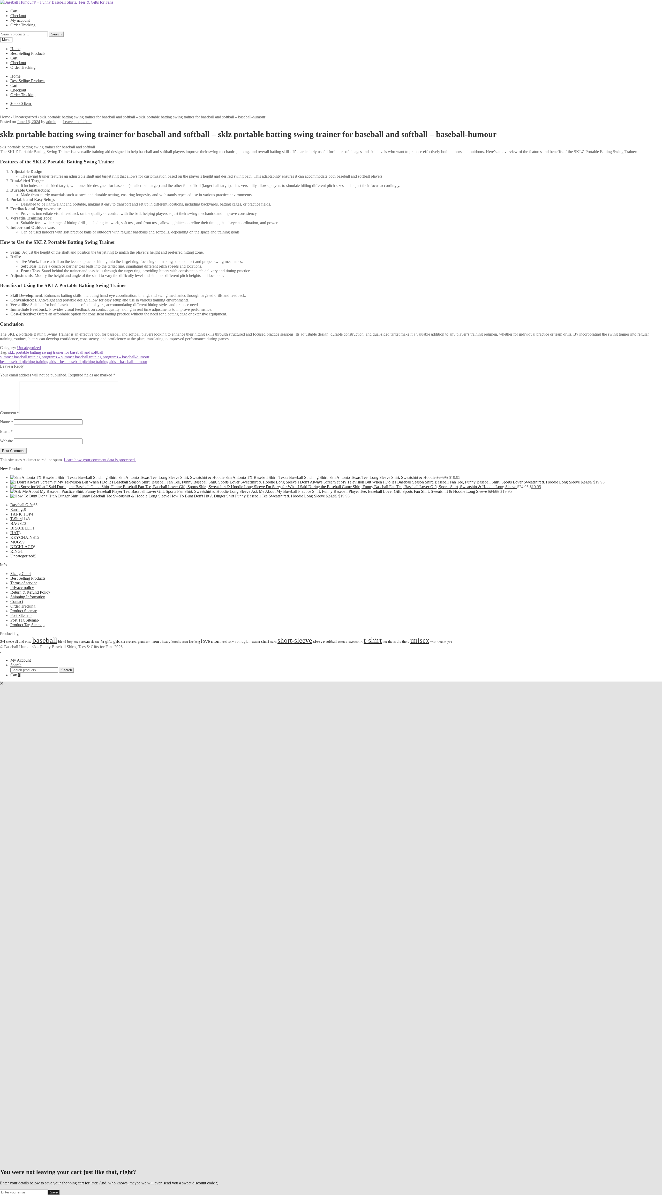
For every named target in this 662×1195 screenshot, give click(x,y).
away (28, 641)
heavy (166, 642)
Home (15, 49)
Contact (16, 601)
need (224, 642)
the (399, 641)
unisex (419, 640)
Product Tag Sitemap (27, 625)
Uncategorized (25, 117)
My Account (20, 660)
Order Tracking (22, 25)
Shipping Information (27, 597)
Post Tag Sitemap (24, 620)
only (231, 641)
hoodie (176, 642)
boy (70, 642)
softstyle (343, 641)
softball (331, 641)
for (102, 642)
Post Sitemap (21, 615)
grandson (144, 642)
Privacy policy (22, 587)
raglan (245, 641)
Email (6, 431)
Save (54, 1192)
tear (385, 641)
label (185, 641)
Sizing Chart (20, 573)
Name (6, 422)
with (433, 642)
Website (6, 441)
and (21, 641)
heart (156, 641)
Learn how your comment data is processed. (100, 460)
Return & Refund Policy (30, 592)
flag (97, 641)
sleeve (319, 641)
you (449, 642)
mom (216, 641)
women (442, 641)
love (205, 641)
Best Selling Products (27, 53)
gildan (119, 641)
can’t (77, 641)
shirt (265, 641)
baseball (44, 640)
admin (51, 121)
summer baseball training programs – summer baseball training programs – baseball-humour (74, 357)
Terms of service (23, 583)
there (405, 642)
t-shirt (373, 640)
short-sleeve (294, 640)
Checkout (18, 15)
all (16, 642)
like (191, 642)
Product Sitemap (23, 611)
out (237, 642)
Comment (9, 413)
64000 (10, 641)
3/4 (2, 641)
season (256, 642)
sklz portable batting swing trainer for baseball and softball (55, 352)
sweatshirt (356, 642)
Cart (13, 11)
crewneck (87, 642)
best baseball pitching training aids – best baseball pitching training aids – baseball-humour (73, 361)
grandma (131, 641)
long (197, 642)
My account (20, 20)
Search (56, 34)
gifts (108, 641)
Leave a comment (77, 121)
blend (62, 642)
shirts (273, 641)
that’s (392, 642)
